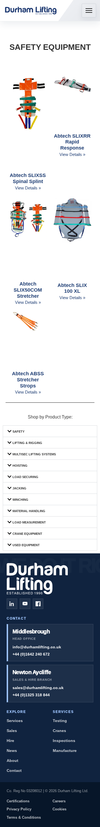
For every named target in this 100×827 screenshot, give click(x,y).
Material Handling (28, 511)
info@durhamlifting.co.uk (36, 647)
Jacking (19, 488)
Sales (12, 730)
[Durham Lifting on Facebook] (38, 604)
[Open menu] (89, 10)
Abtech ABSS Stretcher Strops (28, 379)
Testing (60, 720)
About (12, 760)
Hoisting (20, 465)
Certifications (18, 801)
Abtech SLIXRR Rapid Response (72, 142)
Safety (18, 431)
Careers (59, 801)
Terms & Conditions (24, 817)
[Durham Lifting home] (31, 10)
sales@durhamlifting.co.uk (38, 687)
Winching (20, 499)
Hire (10, 740)
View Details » (28, 188)
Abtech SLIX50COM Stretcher (28, 290)
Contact (14, 770)
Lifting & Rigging (27, 443)
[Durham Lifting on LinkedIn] (12, 604)
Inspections (64, 740)
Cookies (59, 809)
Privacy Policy (19, 809)
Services (15, 720)
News (12, 750)
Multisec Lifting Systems (34, 454)
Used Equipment (26, 545)
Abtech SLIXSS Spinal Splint (28, 178)
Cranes (59, 730)
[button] (50, 431)
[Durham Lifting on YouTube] (25, 604)
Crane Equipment (27, 533)
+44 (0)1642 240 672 (31, 654)
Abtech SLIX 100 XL (72, 288)
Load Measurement (29, 522)
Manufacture (65, 750)
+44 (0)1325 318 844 (31, 695)
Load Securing (25, 477)
